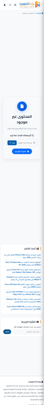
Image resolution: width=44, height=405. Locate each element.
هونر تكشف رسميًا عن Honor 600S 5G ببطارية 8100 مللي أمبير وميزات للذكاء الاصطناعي (24, 307)
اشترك (7, 331)
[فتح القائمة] (15, 5)
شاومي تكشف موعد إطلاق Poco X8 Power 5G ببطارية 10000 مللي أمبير (23, 285)
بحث (13, 142)
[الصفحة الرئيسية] (29, 5)
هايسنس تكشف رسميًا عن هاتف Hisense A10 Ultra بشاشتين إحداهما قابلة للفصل (23, 300)
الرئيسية (39, 13)
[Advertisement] (22, 353)
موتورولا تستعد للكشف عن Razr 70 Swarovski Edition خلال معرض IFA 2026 (23, 263)
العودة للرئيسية (20, 151)
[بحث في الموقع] (10, 5)
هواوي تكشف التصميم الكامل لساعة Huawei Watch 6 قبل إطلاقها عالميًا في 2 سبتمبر (24, 278)
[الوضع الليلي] (5, 5)
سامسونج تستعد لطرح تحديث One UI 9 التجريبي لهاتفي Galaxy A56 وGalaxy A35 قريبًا (24, 270)
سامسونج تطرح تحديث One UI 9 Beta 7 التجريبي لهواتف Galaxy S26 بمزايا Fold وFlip (23, 293)
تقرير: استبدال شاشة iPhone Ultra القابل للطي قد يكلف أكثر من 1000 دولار (22, 256)
